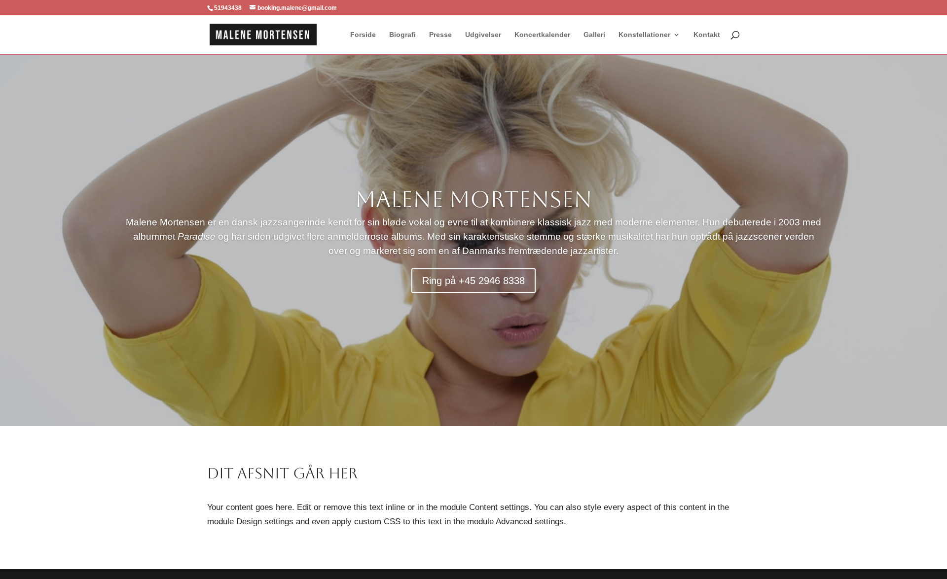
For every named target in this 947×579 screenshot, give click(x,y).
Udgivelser (483, 34)
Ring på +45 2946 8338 (473, 280)
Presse (440, 34)
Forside (363, 34)
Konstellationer (644, 34)
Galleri (594, 34)
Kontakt (706, 34)
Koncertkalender (542, 34)
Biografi (402, 34)
